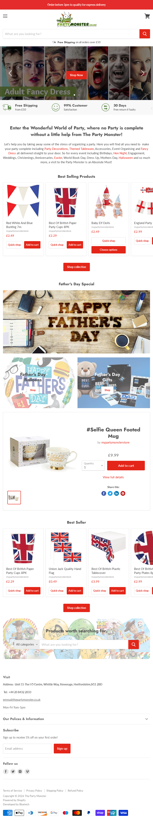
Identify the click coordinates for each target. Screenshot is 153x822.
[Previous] (11, 73)
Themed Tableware (81, 148)
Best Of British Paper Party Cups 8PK (62, 225)
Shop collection (76, 267)
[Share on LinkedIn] (116, 493)
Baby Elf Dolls (100, 223)
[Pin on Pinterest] (123, 493)
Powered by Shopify (14, 800)
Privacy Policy (34, 790)
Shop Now (76, 75)
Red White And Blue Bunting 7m (19, 225)
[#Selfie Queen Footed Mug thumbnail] (14, 497)
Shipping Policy (54, 790)
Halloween (126, 157)
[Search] (144, 33)
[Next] (142, 73)
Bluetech (24, 804)
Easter (58, 157)
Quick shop (14, 244)
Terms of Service (12, 790)
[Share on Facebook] (103, 493)
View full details (113, 477)
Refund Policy (75, 790)
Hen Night (120, 153)
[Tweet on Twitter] (110, 493)
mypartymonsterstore (17, 230)
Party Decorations (56, 148)
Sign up (62, 748)
